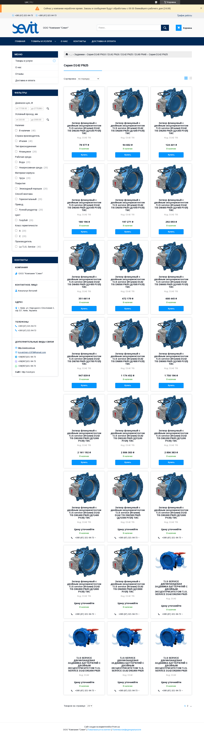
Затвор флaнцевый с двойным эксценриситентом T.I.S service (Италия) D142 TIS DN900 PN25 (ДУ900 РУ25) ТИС (171, 358)
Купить (84, 155)
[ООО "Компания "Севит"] (25, 33)
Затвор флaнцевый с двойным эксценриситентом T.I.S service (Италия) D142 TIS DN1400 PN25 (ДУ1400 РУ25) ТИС (84, 512)
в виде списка (190, 79)
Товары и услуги (41, 41)
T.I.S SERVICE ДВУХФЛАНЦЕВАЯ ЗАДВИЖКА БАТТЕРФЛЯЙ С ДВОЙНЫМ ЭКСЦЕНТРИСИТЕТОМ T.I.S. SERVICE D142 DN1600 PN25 (84, 664)
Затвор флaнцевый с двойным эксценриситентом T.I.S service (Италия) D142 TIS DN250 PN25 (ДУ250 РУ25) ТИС (171, 128)
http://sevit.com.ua (26, 347)
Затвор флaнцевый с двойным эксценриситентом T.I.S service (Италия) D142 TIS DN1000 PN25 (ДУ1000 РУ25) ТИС (84, 435)
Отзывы (19, 74)
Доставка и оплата (104, 41)
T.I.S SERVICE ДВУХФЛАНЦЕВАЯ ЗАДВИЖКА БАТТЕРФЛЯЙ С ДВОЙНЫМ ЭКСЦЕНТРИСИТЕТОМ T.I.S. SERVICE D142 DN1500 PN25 (171, 587)
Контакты (79, 41)
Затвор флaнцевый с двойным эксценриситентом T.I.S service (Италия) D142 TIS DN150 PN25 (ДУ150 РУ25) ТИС (84, 128)
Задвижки (79, 54)
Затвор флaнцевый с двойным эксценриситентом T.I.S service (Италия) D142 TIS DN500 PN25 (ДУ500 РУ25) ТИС (128, 281)
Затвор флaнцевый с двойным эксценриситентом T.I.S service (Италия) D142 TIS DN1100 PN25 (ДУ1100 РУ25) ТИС (128, 435)
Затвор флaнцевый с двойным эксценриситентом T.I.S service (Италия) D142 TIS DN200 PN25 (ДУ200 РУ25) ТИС (128, 128)
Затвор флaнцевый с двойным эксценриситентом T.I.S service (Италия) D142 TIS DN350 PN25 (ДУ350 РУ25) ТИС (128, 205)
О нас (64, 41)
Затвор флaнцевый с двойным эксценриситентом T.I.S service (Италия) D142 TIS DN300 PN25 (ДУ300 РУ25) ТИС (84, 205)
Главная (20, 41)
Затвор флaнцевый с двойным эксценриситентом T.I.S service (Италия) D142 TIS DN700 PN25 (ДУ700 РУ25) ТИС (84, 358)
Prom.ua (116, 727)
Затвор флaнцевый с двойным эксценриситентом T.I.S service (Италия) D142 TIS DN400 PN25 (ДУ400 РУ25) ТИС (171, 205)
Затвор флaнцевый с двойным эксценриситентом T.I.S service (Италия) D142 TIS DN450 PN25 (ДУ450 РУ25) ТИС (84, 281)
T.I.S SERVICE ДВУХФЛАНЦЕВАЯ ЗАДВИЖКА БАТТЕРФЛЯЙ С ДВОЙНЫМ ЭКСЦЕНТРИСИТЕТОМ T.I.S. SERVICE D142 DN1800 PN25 (127, 664)
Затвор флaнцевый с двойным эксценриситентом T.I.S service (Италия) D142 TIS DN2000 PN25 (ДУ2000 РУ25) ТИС (128, 586)
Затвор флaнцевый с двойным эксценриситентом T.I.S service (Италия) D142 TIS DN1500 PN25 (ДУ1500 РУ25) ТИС (128, 512)
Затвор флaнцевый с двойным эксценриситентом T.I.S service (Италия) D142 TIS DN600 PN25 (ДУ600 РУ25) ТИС (171, 281)
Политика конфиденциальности (126, 730)
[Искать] (165, 28)
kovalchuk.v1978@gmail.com (32, 352)
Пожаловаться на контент (99, 730)
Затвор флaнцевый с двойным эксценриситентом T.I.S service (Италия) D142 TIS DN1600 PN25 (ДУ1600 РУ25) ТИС (171, 512)
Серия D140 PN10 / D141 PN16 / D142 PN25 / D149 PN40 (116, 54)
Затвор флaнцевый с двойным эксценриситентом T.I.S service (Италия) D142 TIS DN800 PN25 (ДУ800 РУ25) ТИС (128, 358)
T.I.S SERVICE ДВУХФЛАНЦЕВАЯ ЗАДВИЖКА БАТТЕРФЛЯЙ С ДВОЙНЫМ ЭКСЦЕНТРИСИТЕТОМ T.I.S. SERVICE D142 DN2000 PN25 (171, 664)
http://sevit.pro (28, 372)
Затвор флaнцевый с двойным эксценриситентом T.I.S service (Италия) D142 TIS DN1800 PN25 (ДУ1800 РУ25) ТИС (84, 586)
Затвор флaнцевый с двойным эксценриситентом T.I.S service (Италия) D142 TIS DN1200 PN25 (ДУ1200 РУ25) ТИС (171, 435)
